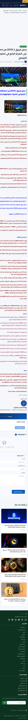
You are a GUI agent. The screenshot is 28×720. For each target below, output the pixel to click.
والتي (9, 138)
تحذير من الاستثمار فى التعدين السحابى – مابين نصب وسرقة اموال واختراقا (14, 526)
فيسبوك (17, 399)
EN (7, 5)
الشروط (20, 718)
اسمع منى (22, 651)
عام (24, 666)
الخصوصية (25, 718)
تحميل (23, 668)
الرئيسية (25, 10)
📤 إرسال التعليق (18, 492)
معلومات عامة (22, 671)
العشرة (19, 130)
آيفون (24, 661)
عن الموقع (22, 678)
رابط (7, 385)
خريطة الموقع (22, 686)
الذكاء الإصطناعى (21, 630)
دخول (15, 5)
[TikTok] (15, 619)
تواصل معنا (22, 681)
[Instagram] (22, 619)
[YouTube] (19, 619)
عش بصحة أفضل (21, 654)
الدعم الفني (22, 683)
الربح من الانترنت (21, 647)
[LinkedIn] (9, 619)
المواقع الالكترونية (21, 656)
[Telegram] (12, 619)
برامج (24, 642)
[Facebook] (25, 619)
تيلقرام (5, 399)
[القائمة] (3, 5)
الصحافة (20, 124)
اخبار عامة (23, 639)
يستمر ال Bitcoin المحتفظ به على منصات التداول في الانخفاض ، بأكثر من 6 (15, 600)
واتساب (9, 399)
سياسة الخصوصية (21, 688)
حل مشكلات (22, 644)
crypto (20, 395)
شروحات (23, 635)
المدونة (20, 10)
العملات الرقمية (13, 10)
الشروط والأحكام (21, 690)
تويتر (13, 399)
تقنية (24, 632)
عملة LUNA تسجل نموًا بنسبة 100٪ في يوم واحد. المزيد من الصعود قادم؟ (14, 551)
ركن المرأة (23, 663)
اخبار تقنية (23, 627)
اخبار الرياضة (22, 659)
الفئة (2, 142)
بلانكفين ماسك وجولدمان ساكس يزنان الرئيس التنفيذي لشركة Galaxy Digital (15, 575)
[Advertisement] (14, 28)
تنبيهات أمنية (22, 637)
